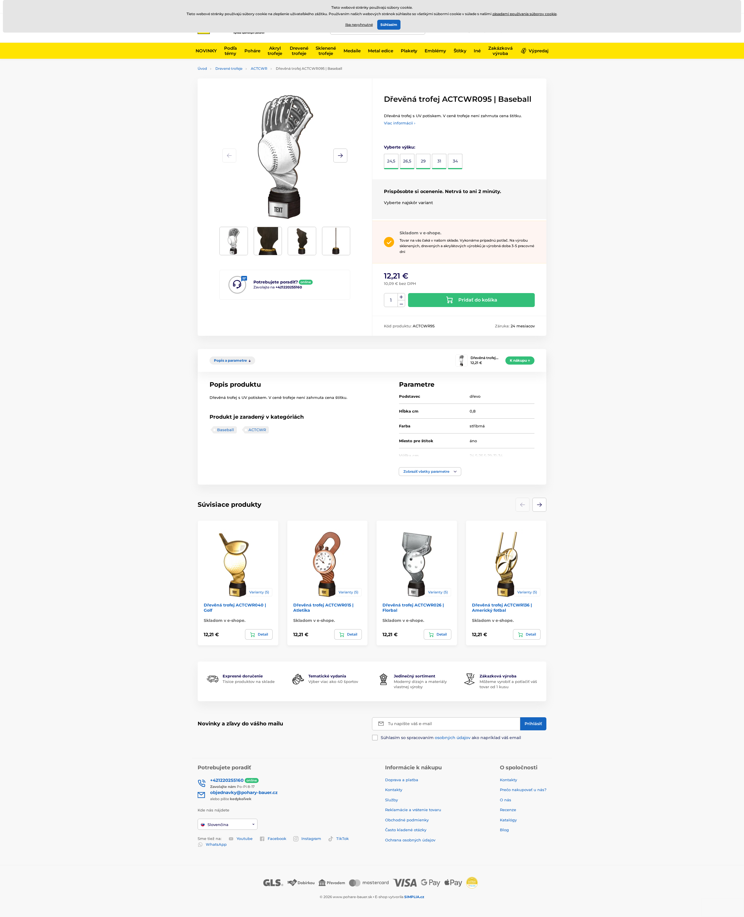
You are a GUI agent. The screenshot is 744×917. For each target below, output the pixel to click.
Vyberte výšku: (399, 147)
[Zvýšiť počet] (401, 296)
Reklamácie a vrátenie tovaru (413, 809)
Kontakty (393, 789)
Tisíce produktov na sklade (249, 681)
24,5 (391, 161)
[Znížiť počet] (401, 303)
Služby (391, 800)
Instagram (311, 838)
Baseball (225, 429)
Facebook (277, 838)
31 (439, 161)
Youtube (245, 838)
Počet (391, 300)
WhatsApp (216, 844)
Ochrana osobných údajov (410, 840)
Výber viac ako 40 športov (333, 681)
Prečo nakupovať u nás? (523, 789)
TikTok (342, 838)
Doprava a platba (401, 779)
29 (423, 161)
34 (455, 161)
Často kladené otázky (405, 829)
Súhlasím (388, 24)
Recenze (508, 809)
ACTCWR (259, 68)
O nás (505, 800)
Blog (504, 829)
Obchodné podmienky (407, 820)
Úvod (202, 68)
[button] (340, 156)
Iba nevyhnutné (359, 24)
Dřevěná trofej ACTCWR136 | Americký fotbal (502, 607)
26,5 (407, 161)
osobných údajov (453, 737)
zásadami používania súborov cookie (524, 14)
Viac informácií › (399, 123)
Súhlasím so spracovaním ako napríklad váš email (451, 737)
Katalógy (508, 820)
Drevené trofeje (228, 68)
